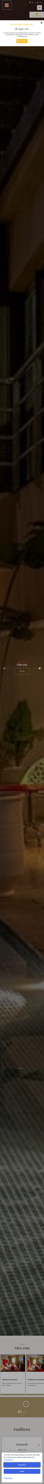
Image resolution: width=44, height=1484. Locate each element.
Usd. (41, 2)
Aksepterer (22, 1465)
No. (33, 2)
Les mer (22, 671)
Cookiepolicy (8, 1459)
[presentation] (5, 1445)
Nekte (22, 1471)
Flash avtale (36, 16)
